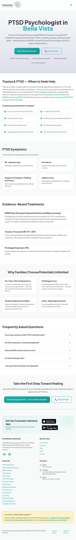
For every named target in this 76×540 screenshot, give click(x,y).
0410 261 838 (46, 467)
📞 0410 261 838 (51, 51)
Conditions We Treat (9, 504)
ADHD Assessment (8, 465)
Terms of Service (66, 532)
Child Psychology (8, 479)
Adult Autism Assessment (10, 467)
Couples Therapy (7, 481)
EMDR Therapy (7, 470)
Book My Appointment (27, 51)
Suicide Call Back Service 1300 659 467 (53, 520)
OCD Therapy (6, 493)
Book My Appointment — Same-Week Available (27, 399)
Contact (42, 454)
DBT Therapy (6, 476)
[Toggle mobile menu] (71, 4)
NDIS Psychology (7, 498)
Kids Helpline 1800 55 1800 (23, 520)
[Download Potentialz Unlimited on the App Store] (49, 421)
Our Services (44, 443)
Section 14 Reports (8, 501)
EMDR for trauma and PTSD (12, 97)
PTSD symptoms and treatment (53, 95)
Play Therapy (6, 484)
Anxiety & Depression (9, 487)
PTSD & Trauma (7, 490)
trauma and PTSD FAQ (64, 97)
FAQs (41, 451)
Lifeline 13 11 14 (55, 518)
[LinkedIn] (9, 454)
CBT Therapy (6, 473)
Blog (41, 448)
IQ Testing (5, 495)
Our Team (43, 445)
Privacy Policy (54, 532)
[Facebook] (4, 454)
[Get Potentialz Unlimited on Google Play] (50, 427)
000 (19, 518)
